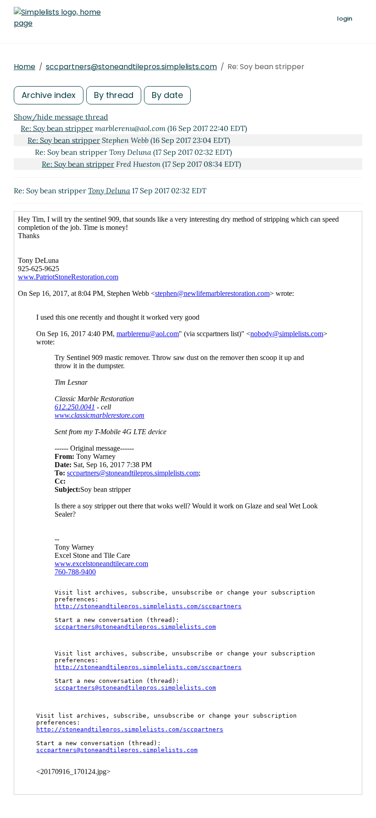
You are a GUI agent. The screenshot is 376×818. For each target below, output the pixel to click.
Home (24, 66)
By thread (113, 95)
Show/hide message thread (61, 116)
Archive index (49, 95)
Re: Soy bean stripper (57, 128)
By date (167, 95)
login (344, 18)
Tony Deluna (109, 190)
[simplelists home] (57, 18)
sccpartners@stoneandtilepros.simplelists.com (131, 66)
